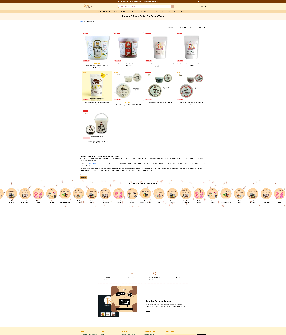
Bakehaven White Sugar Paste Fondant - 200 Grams (128, 104)
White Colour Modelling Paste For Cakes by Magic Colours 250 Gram (191, 64)
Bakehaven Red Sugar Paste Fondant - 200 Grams (191, 102)
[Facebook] (196, 1)
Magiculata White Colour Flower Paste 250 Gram (97, 102)
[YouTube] (205, 1)
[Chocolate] (11, 193)
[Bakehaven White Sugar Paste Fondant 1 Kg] (97, 47)
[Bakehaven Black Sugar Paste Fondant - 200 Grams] (160, 86)
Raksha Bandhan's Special (104, 11)
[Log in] (202, 6)
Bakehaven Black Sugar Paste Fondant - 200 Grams (159, 102)
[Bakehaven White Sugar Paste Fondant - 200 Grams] (128, 86)
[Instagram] (201, 1)
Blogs (175, 11)
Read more (83, 177)
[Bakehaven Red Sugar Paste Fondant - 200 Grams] (191, 86)
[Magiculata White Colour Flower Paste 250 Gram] (97, 86)
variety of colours (92, 163)
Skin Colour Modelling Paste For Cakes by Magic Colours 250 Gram (160, 64)
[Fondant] (24, 193)
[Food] (51, 193)
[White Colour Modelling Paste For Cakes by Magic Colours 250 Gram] (191, 47)
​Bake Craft (123, 11)
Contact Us (182, 11)
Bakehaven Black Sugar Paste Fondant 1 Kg (97, 141)
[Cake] (38, 193)
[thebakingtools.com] (87, 6)
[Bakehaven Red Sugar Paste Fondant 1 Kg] (128, 47)
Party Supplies (154, 11)
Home (115, 11)
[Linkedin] (198, 1)
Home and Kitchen (166, 11)
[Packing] (78, 193)
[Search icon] (172, 6)
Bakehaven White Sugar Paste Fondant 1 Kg (97, 65)
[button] (80, 6)
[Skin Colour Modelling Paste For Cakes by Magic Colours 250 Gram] (160, 47)
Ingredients (132, 11)
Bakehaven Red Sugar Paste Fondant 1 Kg (128, 63)
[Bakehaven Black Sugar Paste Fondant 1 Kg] (97, 125)
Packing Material (143, 11)
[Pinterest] (203, 1)
